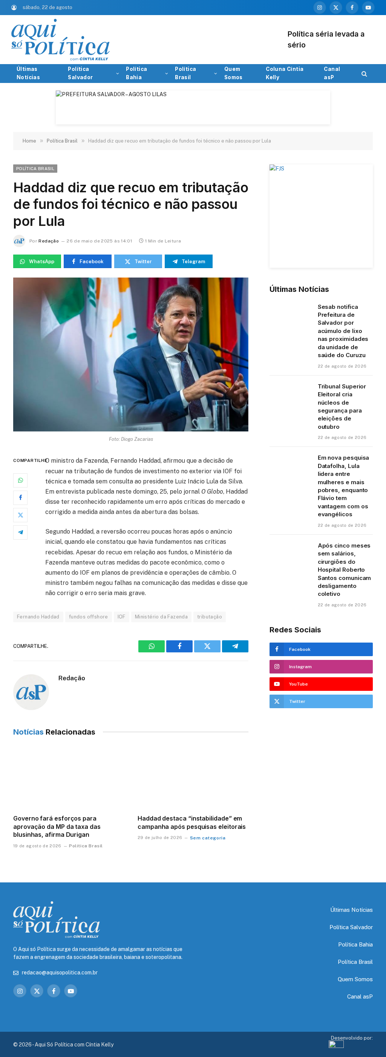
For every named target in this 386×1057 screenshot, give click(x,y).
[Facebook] (20, 498)
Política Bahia (136, 73)
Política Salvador (80, 73)
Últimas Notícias (28, 73)
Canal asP (332, 73)
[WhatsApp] (20, 480)
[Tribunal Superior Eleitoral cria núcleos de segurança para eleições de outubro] (290, 396)
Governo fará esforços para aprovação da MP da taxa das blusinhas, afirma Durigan (57, 827)
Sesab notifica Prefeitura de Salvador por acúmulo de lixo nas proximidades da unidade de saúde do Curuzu (343, 331)
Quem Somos (233, 73)
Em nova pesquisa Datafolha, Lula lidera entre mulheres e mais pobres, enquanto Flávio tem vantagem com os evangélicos (343, 486)
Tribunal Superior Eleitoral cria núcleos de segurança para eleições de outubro (342, 406)
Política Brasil (185, 73)
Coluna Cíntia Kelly (284, 73)
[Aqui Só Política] (162, 39)
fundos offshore (88, 617)
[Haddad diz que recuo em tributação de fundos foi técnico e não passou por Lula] (130, 354)
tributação (209, 617)
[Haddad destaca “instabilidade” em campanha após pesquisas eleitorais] (193, 777)
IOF (122, 617)
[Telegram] (20, 532)
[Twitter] (20, 515)
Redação (48, 241)
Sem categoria (208, 838)
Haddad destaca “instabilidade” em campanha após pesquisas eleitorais (192, 822)
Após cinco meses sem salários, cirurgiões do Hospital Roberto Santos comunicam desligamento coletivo (344, 570)
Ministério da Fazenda (161, 617)
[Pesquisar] (363, 73)
